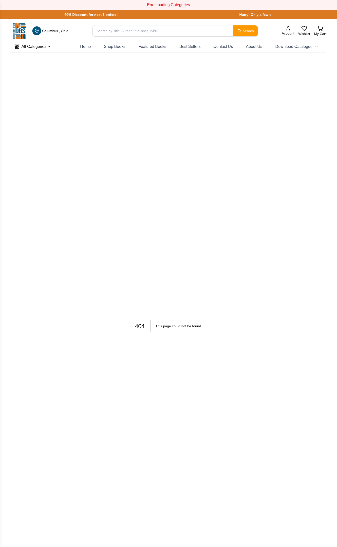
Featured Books (152, 46)
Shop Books (114, 46)
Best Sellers (190, 46)
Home (85, 46)
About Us (254, 46)
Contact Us (223, 46)
